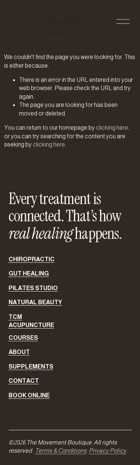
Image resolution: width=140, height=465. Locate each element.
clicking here (112, 127)
